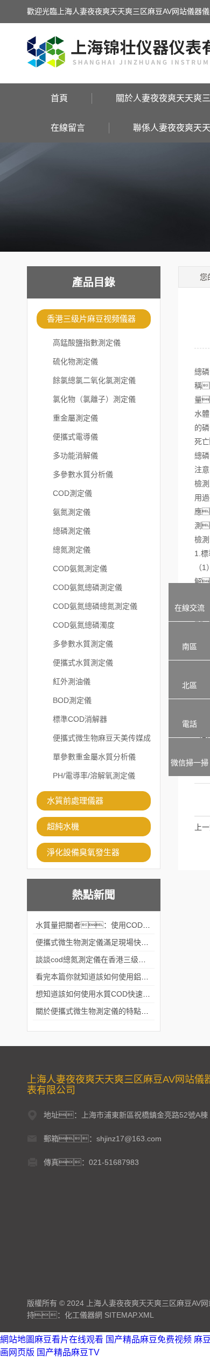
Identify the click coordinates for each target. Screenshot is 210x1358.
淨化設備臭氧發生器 (83, 852)
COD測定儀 (72, 493)
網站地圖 (17, 1339)
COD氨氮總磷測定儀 (87, 587)
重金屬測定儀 (75, 418)
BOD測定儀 (72, 700)
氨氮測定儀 (71, 512)
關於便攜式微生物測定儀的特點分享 (96, 1011)
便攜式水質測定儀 (83, 662)
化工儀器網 (83, 1315)
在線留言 (68, 127)
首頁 (59, 98)
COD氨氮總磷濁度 (84, 625)
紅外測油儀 (71, 681)
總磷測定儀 (71, 531)
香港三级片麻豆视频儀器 (91, 318)
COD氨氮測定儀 (80, 568)
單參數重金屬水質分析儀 (94, 756)
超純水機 (63, 826)
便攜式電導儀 (75, 436)
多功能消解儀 (75, 455)
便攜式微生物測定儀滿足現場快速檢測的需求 (111, 942)
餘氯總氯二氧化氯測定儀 (94, 380)
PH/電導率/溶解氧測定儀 (94, 775)
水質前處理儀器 (75, 800)
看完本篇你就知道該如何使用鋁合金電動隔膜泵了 (118, 976)
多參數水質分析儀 (83, 474)
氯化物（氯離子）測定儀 (94, 399)
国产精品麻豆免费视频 (149, 1339)
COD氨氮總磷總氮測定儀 (95, 606)
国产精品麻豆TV (68, 1352)
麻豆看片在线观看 (68, 1339)
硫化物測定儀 (75, 361)
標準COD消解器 (80, 719)
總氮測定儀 (71, 549)
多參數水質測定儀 (83, 643)
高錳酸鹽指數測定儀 (87, 342)
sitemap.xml (129, 1315)
